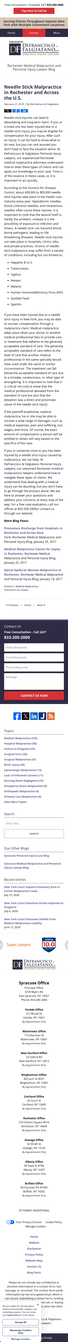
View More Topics (15, 802)
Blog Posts (34, 1272)
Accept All (20, 1322)
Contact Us (34, 1266)
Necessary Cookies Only (21, 1331)
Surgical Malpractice (20, 759)
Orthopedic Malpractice (21, 791)
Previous (12, 604)
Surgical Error (15, 754)
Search (34, 833)
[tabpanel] (19, 945)
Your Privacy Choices (29, 1222)
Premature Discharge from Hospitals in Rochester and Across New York (33, 532)
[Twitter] (25, 716)
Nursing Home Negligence (23, 780)
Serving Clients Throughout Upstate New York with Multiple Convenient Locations (34, 23)
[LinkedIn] (34, 716)
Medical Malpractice (27, 586)
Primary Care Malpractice (22, 796)
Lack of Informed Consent (23, 775)
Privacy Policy (34, 1254)
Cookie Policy (53, 1222)
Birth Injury (14, 765)
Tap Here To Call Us (34, 11)
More (56, 33)
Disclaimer (34, 1248)
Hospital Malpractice (20, 743)
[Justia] (42, 716)
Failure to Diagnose (19, 749)
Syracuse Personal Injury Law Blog (26, 855)
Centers (33, 188)
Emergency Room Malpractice (25, 786)
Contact (34, 33)
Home (11, 33)
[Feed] (51, 716)
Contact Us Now (34, 696)
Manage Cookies (35, 1226)
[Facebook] (17, 716)
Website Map (34, 1260)
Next (41, 604)
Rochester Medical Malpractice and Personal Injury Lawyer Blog (34, 48)
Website (34, 1242)
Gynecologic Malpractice (22, 770)
